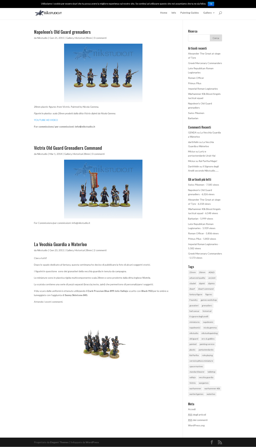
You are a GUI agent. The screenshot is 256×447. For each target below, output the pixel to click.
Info (174, 12)
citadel (192, 283)
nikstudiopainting (209, 333)
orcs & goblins (208, 338)
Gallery (207, 12)
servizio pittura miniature (201, 361)
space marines (196, 366)
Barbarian (193, 118)
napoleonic (208, 322)
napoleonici (194, 327)
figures (208, 294)
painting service (207, 344)
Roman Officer (196, 77)
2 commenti (100, 250)
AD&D (211, 272)
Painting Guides (189, 12)
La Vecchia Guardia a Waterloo (60, 244)
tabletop (211, 371)
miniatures (194, 322)
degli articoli (197, 414)
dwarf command (206, 289)
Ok (211, 4)
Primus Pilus (194, 83)
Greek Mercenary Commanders (205, 63)
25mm (192, 272)
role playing (207, 355)
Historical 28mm (83, 37)
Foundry (193, 300)
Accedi (192, 409)
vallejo (192, 377)
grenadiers (207, 305)
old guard (193, 338)
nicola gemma (210, 327)
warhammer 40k (212, 388)
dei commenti (198, 419)
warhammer (195, 388)
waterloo (211, 394)
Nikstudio (42, 37)
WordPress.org (196, 425)
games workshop (209, 300)
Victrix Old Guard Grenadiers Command (68, 147)
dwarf (192, 289)
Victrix (192, 383)
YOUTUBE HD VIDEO (46, 119)
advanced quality (197, 278)
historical (207, 311)
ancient (211, 278)
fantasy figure (195, 294)
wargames (204, 383)
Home (163, 12)
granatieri (194, 305)
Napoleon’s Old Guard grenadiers (62, 31)
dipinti (202, 283)
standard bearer (196, 371)
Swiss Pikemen (196, 112)
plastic (192, 349)
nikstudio (193, 333)
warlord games (196, 394)
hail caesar (194, 311)
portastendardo (206, 349)
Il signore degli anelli (198, 316)
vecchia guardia (206, 377)
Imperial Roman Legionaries (203, 88)
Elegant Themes (59, 442)
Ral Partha (194, 355)
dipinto (211, 283)
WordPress (92, 442)
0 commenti (100, 37)
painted (192, 344)
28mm (202, 272)
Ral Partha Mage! (208, 160)
